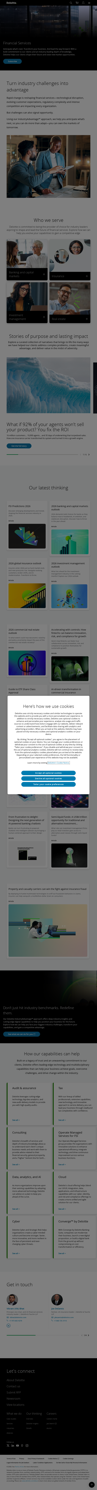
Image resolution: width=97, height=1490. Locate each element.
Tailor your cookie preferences (48, 784)
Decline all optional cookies (48, 778)
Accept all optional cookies (48, 773)
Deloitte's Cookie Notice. (59, 762)
